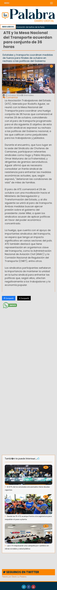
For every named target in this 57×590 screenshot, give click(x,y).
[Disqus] (28, 344)
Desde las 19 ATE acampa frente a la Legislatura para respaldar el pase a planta (28, 518)
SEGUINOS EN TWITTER (22, 572)
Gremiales (28, 95)
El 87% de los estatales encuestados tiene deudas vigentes (27, 488)
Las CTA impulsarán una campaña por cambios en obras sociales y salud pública (27, 547)
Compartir (9, 298)
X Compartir (24, 298)
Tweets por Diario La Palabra (14, 576)
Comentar (11, 97)
